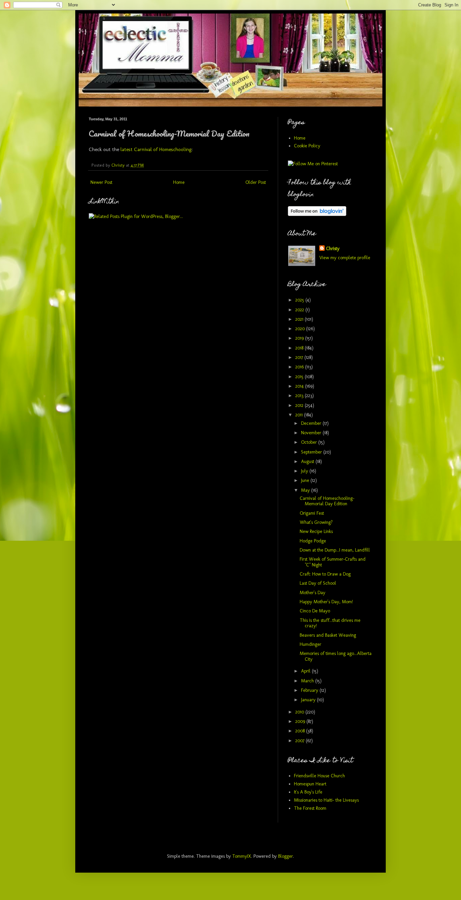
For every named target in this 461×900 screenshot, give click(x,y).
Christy (333, 248)
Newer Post (101, 182)
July (305, 471)
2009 (300, 721)
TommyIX (241, 856)
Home (179, 182)
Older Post (255, 182)
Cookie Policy (307, 146)
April (306, 671)
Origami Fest (312, 513)
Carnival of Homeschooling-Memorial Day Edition (327, 501)
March (308, 681)
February (310, 690)
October (309, 442)
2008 (300, 731)
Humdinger (310, 644)
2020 (300, 329)
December (312, 423)
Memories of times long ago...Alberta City (336, 656)
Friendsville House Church (319, 776)
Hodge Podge (313, 541)
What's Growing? (316, 522)
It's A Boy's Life (308, 792)
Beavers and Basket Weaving (328, 635)
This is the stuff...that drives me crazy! (330, 623)
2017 (299, 357)
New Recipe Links (316, 531)
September (312, 452)
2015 (300, 377)
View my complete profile (344, 258)
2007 (300, 741)
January (309, 700)
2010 (300, 712)
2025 (300, 300)
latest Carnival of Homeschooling (156, 149)
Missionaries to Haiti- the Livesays (326, 800)
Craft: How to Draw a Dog (325, 574)
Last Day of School (318, 583)
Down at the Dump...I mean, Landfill (335, 550)
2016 (300, 367)
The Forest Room (310, 808)
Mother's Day (312, 592)
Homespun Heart (310, 784)
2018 (300, 348)
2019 (300, 338)
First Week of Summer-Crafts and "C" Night (332, 562)
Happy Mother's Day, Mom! (326, 602)
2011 (299, 415)
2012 (300, 405)
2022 (300, 310)
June (305, 480)
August (308, 461)
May (306, 490)
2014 (300, 386)
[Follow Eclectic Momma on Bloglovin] (317, 214)
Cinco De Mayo (315, 611)
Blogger (285, 856)
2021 (300, 319)
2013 (300, 395)
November (312, 433)
